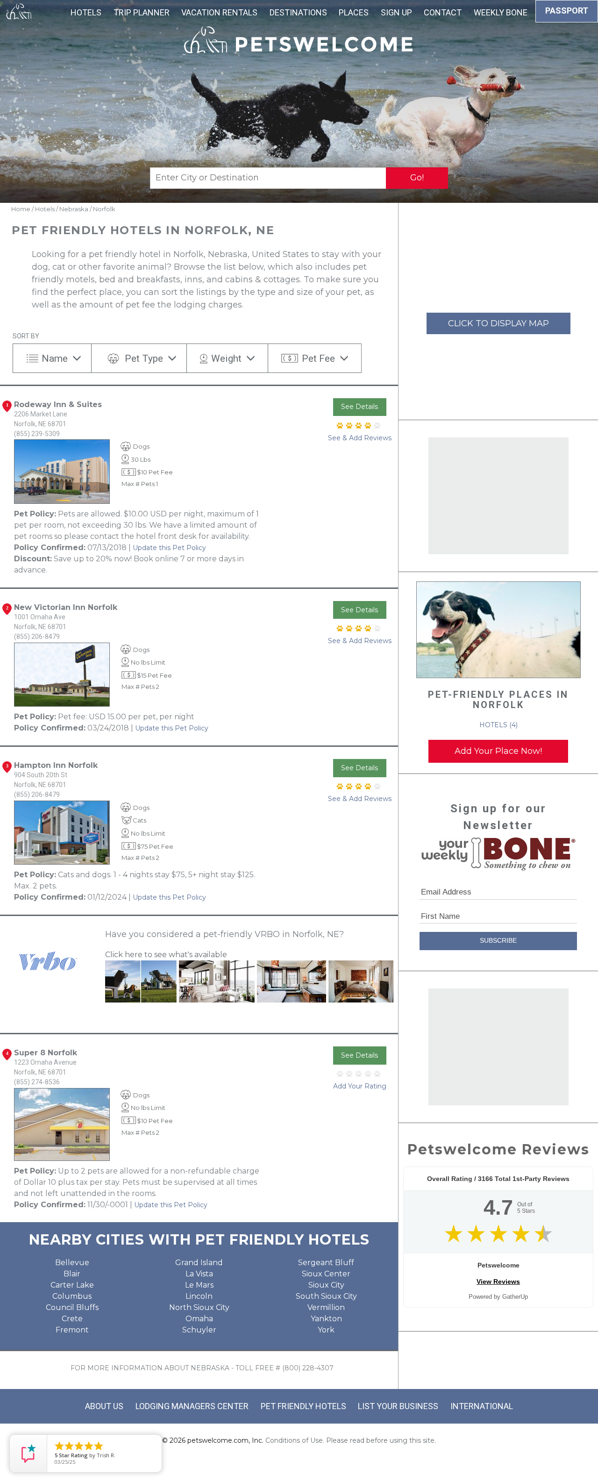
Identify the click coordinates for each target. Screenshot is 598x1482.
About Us (104, 1406)
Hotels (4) (498, 725)
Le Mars (199, 1285)
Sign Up (396, 12)
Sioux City (326, 1285)
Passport (566, 10)
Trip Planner (142, 12)
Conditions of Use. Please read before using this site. (350, 1440)
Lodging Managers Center (192, 1406)
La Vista (199, 1273)
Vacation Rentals (219, 12)
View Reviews (498, 1281)
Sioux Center (326, 1273)
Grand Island (199, 1262)
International (481, 1406)
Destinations (298, 12)
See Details (359, 406)
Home (20, 209)
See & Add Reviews (360, 438)
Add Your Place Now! (498, 751)
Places (354, 12)
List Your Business (398, 1406)
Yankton (326, 1318)
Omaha (199, 1318)
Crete (72, 1318)
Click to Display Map (498, 323)
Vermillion (326, 1307)
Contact (443, 12)
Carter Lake (72, 1285)
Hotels (86, 12)
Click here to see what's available (166, 954)
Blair (72, 1273)
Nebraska (73, 209)
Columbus (72, 1296)
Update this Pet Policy (169, 548)
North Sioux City (199, 1307)
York (326, 1329)
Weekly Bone (500, 12)
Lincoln (199, 1296)
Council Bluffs (72, 1307)
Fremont (72, 1329)
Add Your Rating (359, 1086)
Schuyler (199, 1329)
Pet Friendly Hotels (303, 1406)
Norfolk (104, 209)
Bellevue (72, 1262)
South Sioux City (326, 1296)
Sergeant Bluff (326, 1262)
